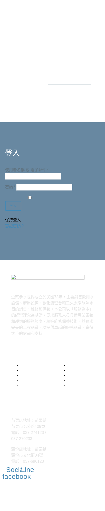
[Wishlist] (42, 77)
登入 (13, 206)
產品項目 (14, 80)
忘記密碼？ (15, 226)
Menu (13, 67)
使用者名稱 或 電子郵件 (27, 170)
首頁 (10, 74)
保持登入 (13, 220)
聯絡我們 (14, 92)
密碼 (10, 187)
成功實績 (14, 86)
